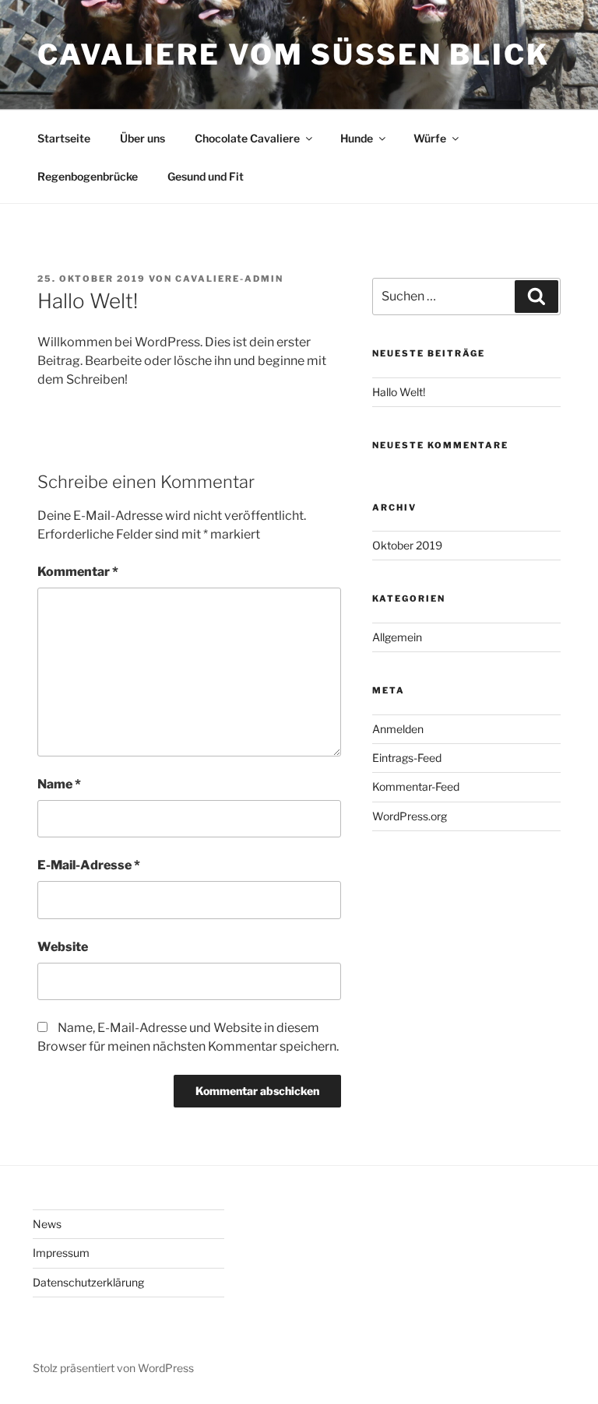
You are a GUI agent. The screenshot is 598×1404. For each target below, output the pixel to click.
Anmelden (398, 728)
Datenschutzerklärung (88, 1282)
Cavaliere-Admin (229, 278)
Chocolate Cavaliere (247, 138)
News (47, 1223)
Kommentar (77, 571)
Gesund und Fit (205, 176)
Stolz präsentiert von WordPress (113, 1367)
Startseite (63, 138)
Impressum (61, 1252)
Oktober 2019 (407, 545)
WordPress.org (409, 816)
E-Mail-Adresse (88, 865)
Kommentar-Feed (415, 786)
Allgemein (397, 637)
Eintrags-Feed (406, 757)
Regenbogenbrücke (87, 176)
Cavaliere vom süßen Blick (293, 54)
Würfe (429, 138)
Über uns (142, 138)
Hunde (356, 138)
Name (59, 784)
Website (62, 946)
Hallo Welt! (398, 391)
